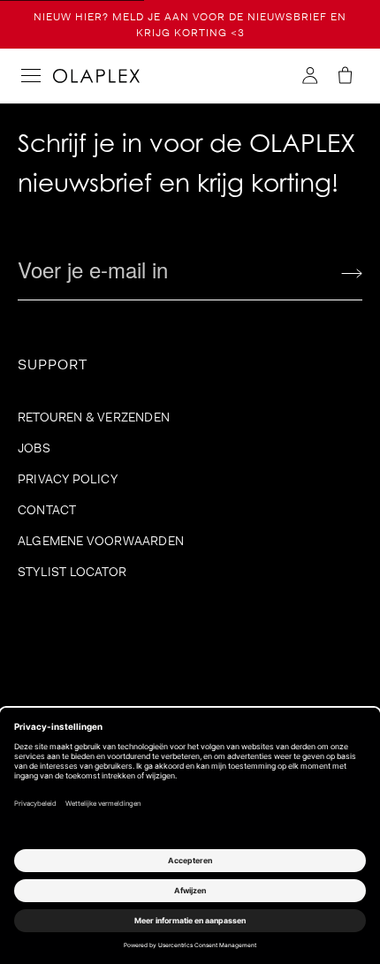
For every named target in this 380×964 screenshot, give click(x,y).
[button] (344, 76)
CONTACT (47, 510)
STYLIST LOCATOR (72, 572)
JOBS (34, 448)
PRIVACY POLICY (68, 479)
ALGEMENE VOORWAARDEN (101, 541)
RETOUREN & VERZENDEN (94, 417)
